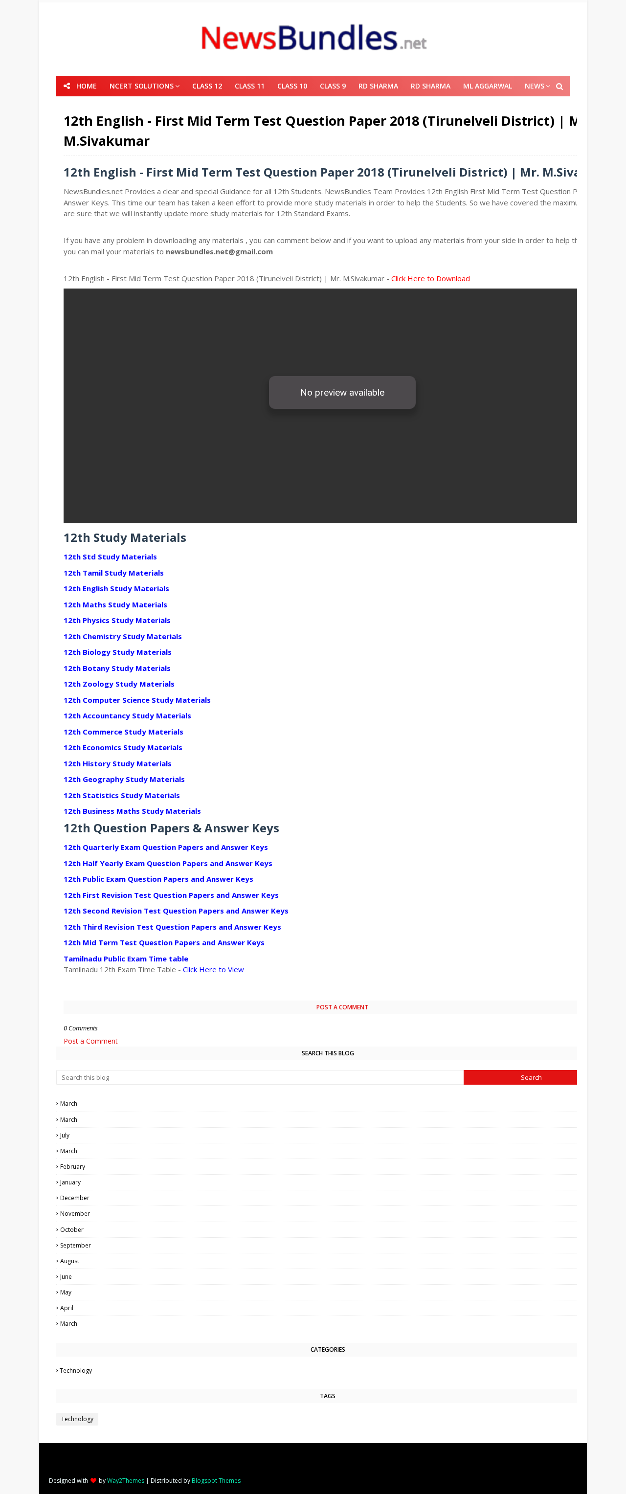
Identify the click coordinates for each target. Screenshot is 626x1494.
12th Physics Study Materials (117, 620)
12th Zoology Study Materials (119, 684)
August (329, 1261)
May (329, 1292)
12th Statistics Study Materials (122, 795)
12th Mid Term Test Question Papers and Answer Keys (164, 942)
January (329, 1182)
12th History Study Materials (118, 763)
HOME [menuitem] (86, 85)
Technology (328, 1370)
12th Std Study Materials (110, 556)
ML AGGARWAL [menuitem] (487, 85)
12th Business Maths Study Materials (132, 811)
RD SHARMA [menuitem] (378, 85)
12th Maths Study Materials (115, 604)
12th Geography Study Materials (124, 779)
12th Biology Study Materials (118, 652)
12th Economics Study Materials (123, 747)
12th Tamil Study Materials (114, 573)
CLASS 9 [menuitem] (333, 85)
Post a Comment (91, 1041)
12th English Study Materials (116, 588)
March (328, 1103)
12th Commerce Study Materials (123, 731)
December (329, 1198)
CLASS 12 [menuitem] (207, 85)
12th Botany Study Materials (117, 668)
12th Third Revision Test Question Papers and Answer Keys (172, 927)
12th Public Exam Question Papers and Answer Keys (158, 879)
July (328, 1135)
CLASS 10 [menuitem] (292, 85)
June (329, 1276)
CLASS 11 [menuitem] (250, 85)
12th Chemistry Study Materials (123, 636)
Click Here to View (213, 969)
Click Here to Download (430, 278)
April (328, 1308)
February (329, 1166)
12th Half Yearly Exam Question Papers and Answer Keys (168, 863)
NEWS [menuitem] (534, 85)
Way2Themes (125, 1480)
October (328, 1230)
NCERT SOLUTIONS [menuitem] (142, 85)
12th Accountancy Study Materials (127, 715)
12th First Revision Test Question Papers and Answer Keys (171, 895)
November (328, 1213)
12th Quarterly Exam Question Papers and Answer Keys (166, 847)
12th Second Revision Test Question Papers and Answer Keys (176, 910)
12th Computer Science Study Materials (137, 700)
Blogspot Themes (216, 1480)
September (328, 1245)
